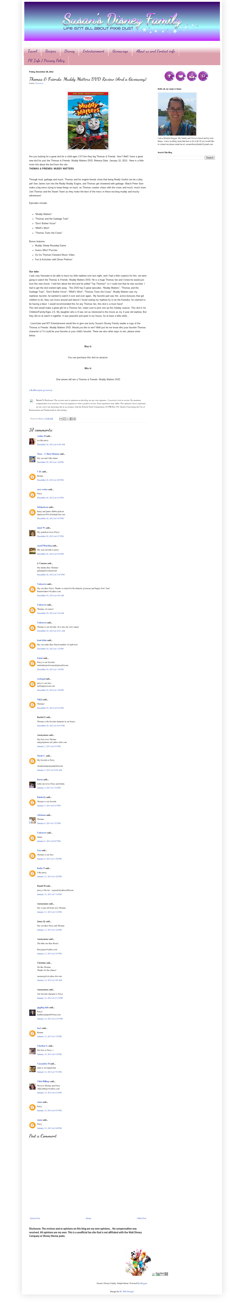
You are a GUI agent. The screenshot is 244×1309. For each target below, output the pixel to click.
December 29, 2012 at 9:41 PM (50, 707)
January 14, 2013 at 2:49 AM (49, 980)
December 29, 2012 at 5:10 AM (50, 613)
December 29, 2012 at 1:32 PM (50, 648)
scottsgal (41, 678)
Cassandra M (43, 1063)
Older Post (141, 1218)
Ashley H (41, 436)
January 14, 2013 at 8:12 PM (49, 1092)
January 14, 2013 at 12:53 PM (50, 1018)
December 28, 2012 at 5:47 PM (50, 518)
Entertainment (93, 51)
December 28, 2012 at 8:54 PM (50, 553)
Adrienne (41, 814)
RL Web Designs (126, 1291)
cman (39, 1102)
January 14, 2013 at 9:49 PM (49, 1128)
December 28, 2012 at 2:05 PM (50, 479)
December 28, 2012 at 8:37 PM (50, 536)
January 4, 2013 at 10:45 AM (49, 769)
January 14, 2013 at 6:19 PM (49, 1054)
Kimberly (41, 797)
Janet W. (41, 527)
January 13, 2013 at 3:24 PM (49, 929)
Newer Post (35, 1218)
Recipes (50, 51)
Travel (32, 51)
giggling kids (43, 1007)
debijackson (42, 507)
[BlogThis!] (64, 419)
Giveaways (120, 51)
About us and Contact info (155, 51)
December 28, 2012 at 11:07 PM (51, 574)
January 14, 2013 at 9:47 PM (49, 1110)
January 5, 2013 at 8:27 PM (49, 805)
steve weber (42, 489)
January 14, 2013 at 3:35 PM (49, 1036)
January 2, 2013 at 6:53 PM (49, 746)
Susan (40, 418)
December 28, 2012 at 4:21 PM (50, 497)
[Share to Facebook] (71, 419)
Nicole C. (41, 755)
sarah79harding (44, 545)
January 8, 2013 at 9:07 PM (49, 841)
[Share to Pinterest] (74, 419)
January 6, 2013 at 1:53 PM (49, 823)
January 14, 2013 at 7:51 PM (49, 1071)
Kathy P (41, 868)
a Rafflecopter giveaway (41, 390)
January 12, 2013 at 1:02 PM (49, 876)
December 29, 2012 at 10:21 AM (51, 630)
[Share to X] (67, 419)
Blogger (143, 1283)
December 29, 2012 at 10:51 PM (51, 725)
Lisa (39, 850)
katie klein (42, 640)
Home (88, 1218)
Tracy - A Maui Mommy (48, 453)
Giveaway (39, 83)
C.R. (39, 471)
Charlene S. (42, 1045)
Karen (40, 779)
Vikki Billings (43, 1081)
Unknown (41, 584)
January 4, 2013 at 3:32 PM (49, 787)
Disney (69, 51)
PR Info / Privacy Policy (46, 60)
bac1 (39, 1028)
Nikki (39, 699)
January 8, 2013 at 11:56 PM (49, 858)
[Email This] (61, 419)
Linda (40, 658)
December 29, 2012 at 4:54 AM (50, 595)
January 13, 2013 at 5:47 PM (49, 953)
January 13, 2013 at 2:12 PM (49, 911)
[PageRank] (162, 1274)
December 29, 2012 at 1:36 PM (50, 669)
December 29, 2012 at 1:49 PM (50, 690)
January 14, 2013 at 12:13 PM (50, 997)
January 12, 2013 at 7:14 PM (49, 894)
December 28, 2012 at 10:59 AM (51, 444)
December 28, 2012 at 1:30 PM (50, 462)
